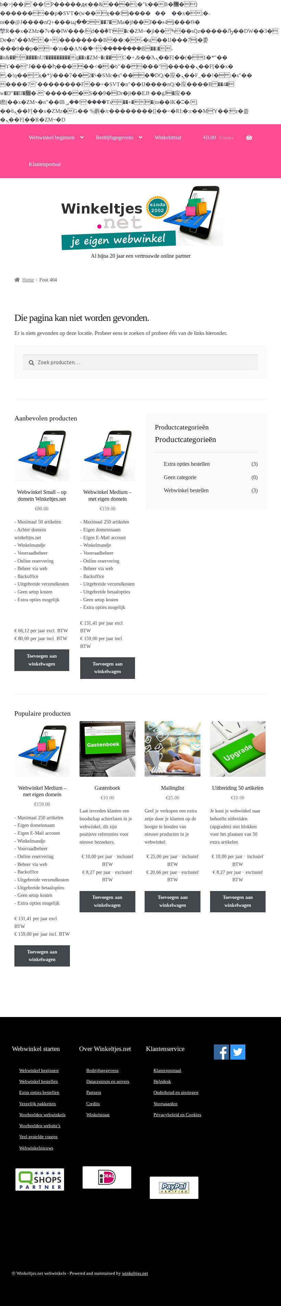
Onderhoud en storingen (176, 1092)
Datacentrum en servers (107, 1081)
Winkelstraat (168, 137)
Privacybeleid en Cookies (177, 1114)
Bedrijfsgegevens (114, 137)
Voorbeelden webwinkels (42, 1114)
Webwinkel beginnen (52, 137)
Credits (93, 1103)
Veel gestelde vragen (38, 1136)
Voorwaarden (166, 1103)
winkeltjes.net (135, 1273)
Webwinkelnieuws (36, 1148)
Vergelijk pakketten (37, 1103)
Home (28, 279)
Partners (93, 1092)
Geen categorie (180, 477)
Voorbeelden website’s (39, 1125)
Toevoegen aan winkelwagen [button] (42, 660)
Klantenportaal (45, 164)
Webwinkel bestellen (186, 490)
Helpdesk (162, 1081)
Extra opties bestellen (187, 464)
